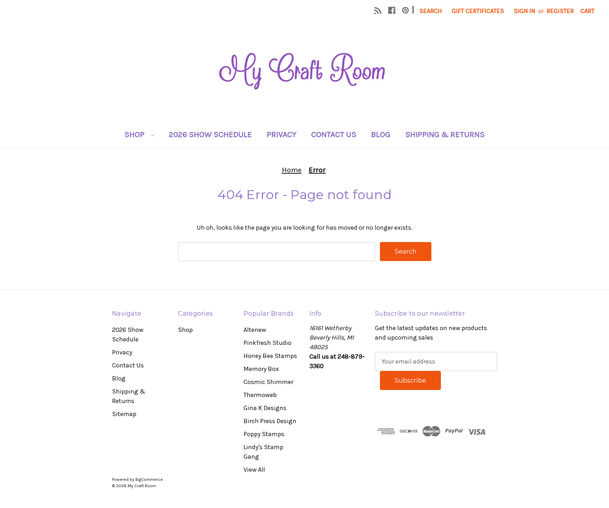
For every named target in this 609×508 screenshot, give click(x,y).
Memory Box (261, 369)
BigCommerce (149, 479)
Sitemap (124, 414)
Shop (135, 134)
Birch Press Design (270, 421)
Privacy (281, 134)
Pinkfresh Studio (267, 343)
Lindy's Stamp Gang (263, 451)
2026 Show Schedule (210, 134)
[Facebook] (391, 10)
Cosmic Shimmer (268, 382)
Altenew (255, 330)
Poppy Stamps (264, 434)
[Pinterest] (405, 10)
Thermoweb (260, 395)
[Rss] (378, 10)
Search (430, 11)
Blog (380, 134)
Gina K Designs (265, 408)
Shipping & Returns (445, 134)
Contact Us (333, 134)
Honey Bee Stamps (270, 356)
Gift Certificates (478, 11)
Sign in (524, 11)
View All (254, 469)
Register (560, 11)
